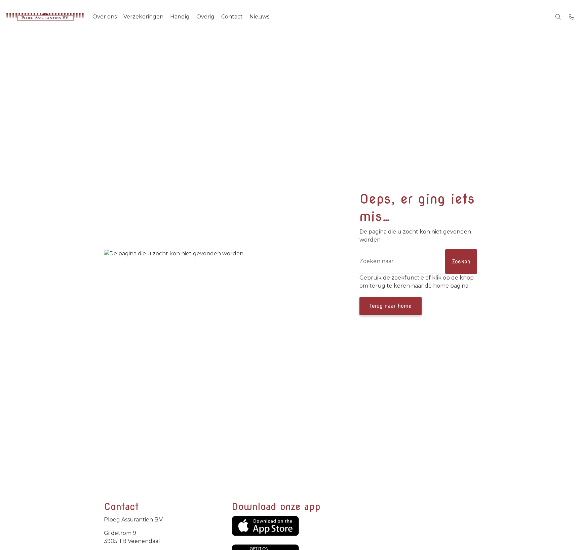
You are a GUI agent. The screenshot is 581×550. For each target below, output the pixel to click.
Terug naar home (391, 306)
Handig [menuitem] (180, 16)
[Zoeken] (558, 17)
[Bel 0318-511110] (571, 17)
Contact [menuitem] (232, 16)
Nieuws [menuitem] (259, 16)
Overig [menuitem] (205, 16)
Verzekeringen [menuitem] (143, 16)
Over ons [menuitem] (104, 16)
